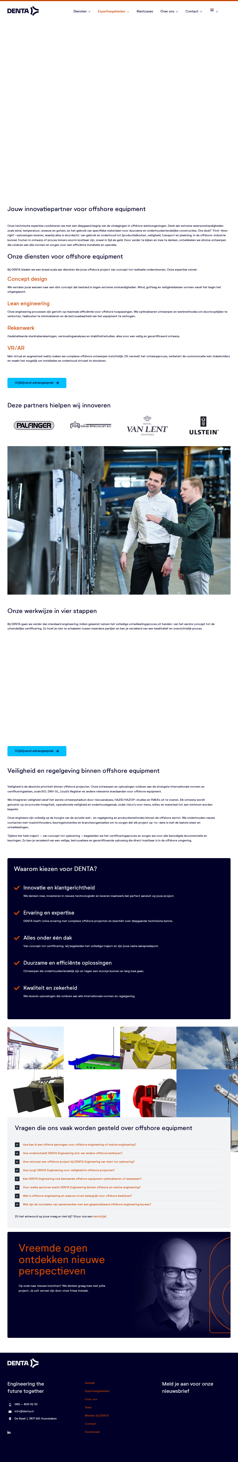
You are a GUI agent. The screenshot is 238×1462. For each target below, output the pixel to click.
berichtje (99, 1216)
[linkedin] (8, 1432)
